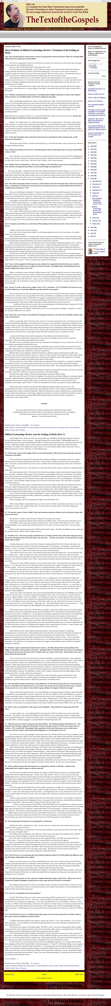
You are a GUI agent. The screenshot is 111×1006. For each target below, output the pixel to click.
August (94, 193)
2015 (92, 178)
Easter (51, 965)
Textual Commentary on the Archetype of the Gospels (96, 134)
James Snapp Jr (100, 249)
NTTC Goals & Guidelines (96, 97)
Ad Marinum (14, 965)
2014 (92, 227)
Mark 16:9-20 (69, 427)
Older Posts (79, 974)
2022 (92, 158)
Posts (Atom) (48, 984)
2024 (92, 152)
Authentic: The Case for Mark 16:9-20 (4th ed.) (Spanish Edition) (96, 120)
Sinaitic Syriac (14, 968)
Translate (94, 68)
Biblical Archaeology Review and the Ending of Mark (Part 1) (35, 434)
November (95, 184)
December (95, 181)
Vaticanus (23, 968)
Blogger (102, 995)
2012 (92, 233)
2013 (92, 230)
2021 (92, 161)
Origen (13, 430)
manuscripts (61, 427)
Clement (31, 427)
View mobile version (44, 978)
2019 (92, 167)
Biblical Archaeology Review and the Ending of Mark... (97, 210)
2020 (92, 164)
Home (44, 974)
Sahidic (7, 968)
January (95, 224)
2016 (92, 175)
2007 (92, 236)
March (94, 218)
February (95, 221)
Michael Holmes (74, 965)
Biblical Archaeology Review (19, 427)
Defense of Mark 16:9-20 (96, 94)
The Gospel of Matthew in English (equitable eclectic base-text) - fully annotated (97, 127)
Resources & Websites (95, 101)
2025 (92, 149)
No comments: (35, 425)
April (94, 196)
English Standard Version (42, 427)
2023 (92, 155)
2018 (92, 170)
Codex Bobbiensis (42, 965)
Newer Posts (9, 974)
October (95, 187)
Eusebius (53, 427)
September (96, 190)
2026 (92, 146)
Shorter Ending (20, 430)
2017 (92, 172)
